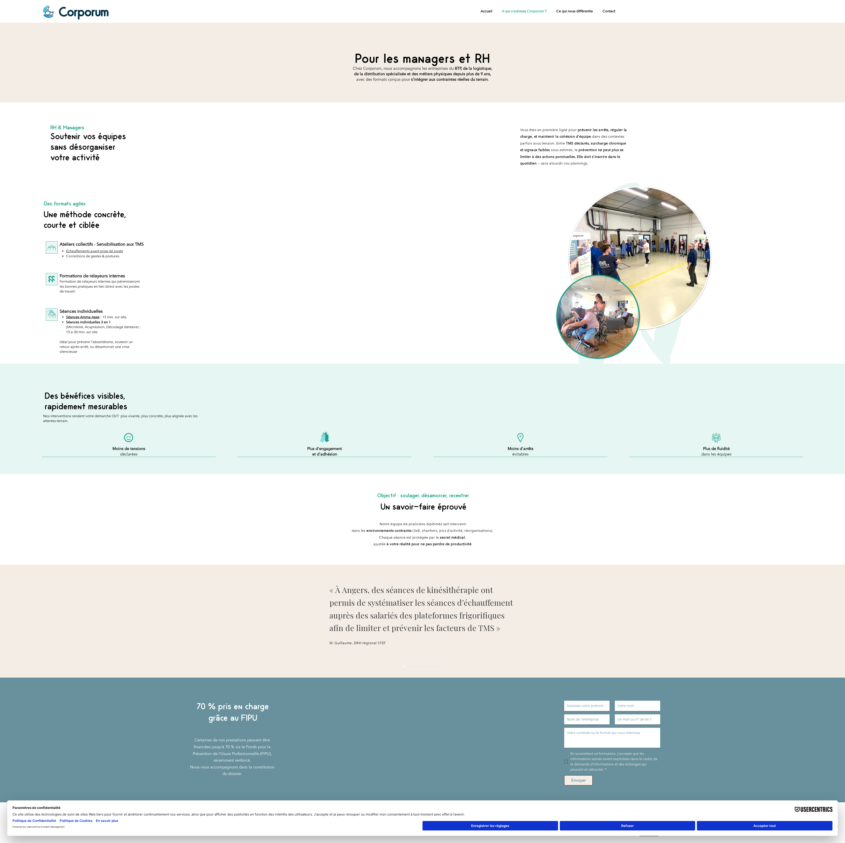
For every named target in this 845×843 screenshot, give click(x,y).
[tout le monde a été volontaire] (440, 666)
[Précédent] (24, 621)
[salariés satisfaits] (424, 666)
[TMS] (412, 666)
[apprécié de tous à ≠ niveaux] (428, 666)
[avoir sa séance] (436, 666)
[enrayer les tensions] (408, 666)
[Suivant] (821, 621)
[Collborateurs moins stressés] (416, 666)
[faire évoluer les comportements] (432, 666)
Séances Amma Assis (82, 317)
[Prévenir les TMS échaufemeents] (404, 666)
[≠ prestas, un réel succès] (420, 666)
